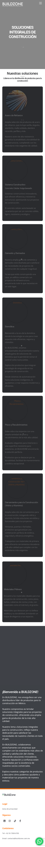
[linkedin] (4, 821)
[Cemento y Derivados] (16, 229)
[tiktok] (15, 821)
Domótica (9, 326)
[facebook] (20, 821)
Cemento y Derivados (15, 253)
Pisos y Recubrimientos (16, 424)
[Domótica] (16, 302)
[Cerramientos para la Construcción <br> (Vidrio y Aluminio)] (16, 478)
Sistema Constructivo (15, 184)
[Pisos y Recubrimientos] (16, 401)
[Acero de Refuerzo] (16, 110)
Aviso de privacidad (9, 809)
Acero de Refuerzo (14, 115)
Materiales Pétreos (13, 589)
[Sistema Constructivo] (16, 161)
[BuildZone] (12, 5)
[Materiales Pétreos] (15, 565)
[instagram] (10, 821)
